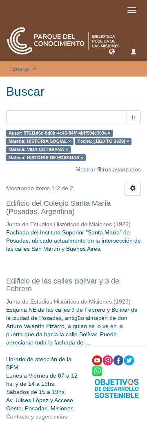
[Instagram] (107, 360)
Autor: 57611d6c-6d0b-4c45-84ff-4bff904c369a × (59, 132)
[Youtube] (97, 360)
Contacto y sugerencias (36, 416)
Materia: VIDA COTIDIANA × (38, 149)
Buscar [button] (22, 68)
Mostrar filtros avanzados (108, 169)
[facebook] (118, 360)
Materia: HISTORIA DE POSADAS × (46, 157)
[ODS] (117, 388)
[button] (112, 51)
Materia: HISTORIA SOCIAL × (40, 141)
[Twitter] (129, 360)
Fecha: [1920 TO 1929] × (103, 141)
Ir (134, 117)
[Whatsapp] (97, 370)
